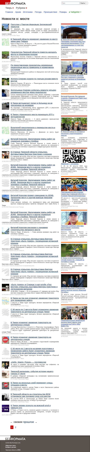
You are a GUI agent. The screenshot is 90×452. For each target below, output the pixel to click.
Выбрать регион (10, 447)
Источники (28, 12)
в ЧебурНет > (75, 12)
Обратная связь (10, 445)
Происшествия (50, 12)
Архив (18, 12)
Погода (38, 12)
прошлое (28, 421)
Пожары (63, 12)
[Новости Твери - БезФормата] (13, 3)
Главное (9, 12)
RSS (19, 450)
